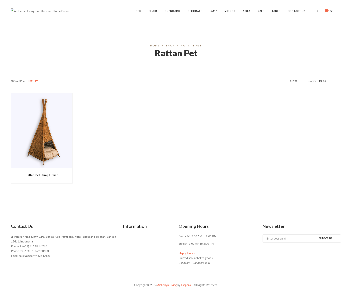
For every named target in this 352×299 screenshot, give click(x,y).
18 (324, 81)
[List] (340, 81)
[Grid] (335, 81)
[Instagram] (291, 252)
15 (320, 81)
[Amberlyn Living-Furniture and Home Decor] (40, 11)
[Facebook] (264, 252)
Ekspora (186, 285)
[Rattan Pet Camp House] (41, 96)
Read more (25, 168)
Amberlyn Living (167, 285)
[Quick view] (49, 168)
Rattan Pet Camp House (41, 175)
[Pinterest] (270, 252)
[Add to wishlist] (56, 168)
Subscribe (325, 238)
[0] (324, 10)
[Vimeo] (277, 252)
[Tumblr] (284, 252)
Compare (63, 168)
